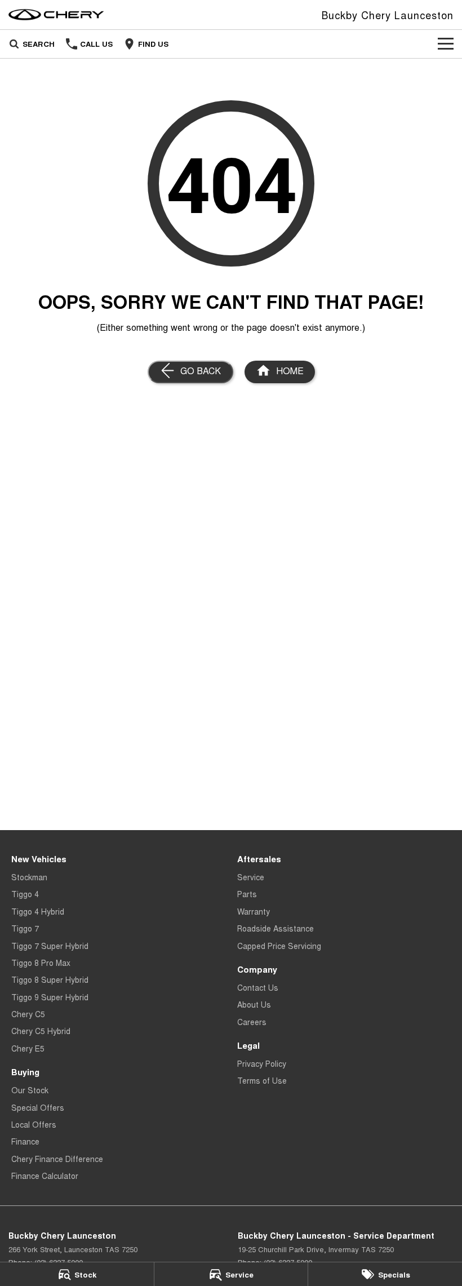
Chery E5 (28, 1048)
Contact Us (257, 987)
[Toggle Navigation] (446, 44)
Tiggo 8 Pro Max (40, 962)
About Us (254, 1004)
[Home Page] (56, 15)
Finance (25, 1141)
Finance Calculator (44, 1175)
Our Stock (29, 1090)
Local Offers (33, 1124)
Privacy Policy (261, 1063)
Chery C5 (28, 1013)
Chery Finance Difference (57, 1158)
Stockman (29, 877)
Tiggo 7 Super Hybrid (49, 945)
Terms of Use (262, 1080)
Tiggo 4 (25, 893)
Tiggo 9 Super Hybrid (49, 997)
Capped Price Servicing (279, 945)
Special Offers (37, 1107)
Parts (247, 893)
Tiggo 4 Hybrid (37, 911)
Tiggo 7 (25, 928)
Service (250, 877)
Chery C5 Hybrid (40, 1030)
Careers (251, 1021)
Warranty (253, 911)
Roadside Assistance (275, 928)
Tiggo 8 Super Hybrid (49, 979)
